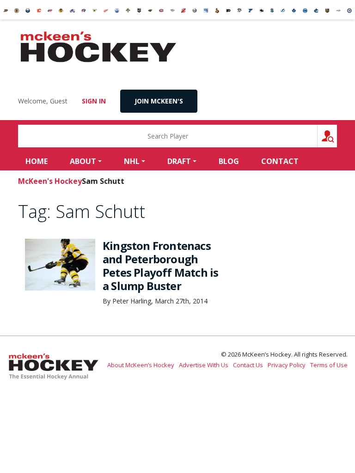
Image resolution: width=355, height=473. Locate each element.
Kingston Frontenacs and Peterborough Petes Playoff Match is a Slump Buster (160, 265)
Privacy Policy (287, 365)
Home (36, 161)
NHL (132, 161)
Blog (229, 161)
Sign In (94, 101)
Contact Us (248, 365)
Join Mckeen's (159, 101)
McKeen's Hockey (98, 47)
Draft (179, 161)
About (83, 161)
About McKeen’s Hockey (140, 365)
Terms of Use (329, 365)
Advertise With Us (203, 365)
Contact (280, 161)
